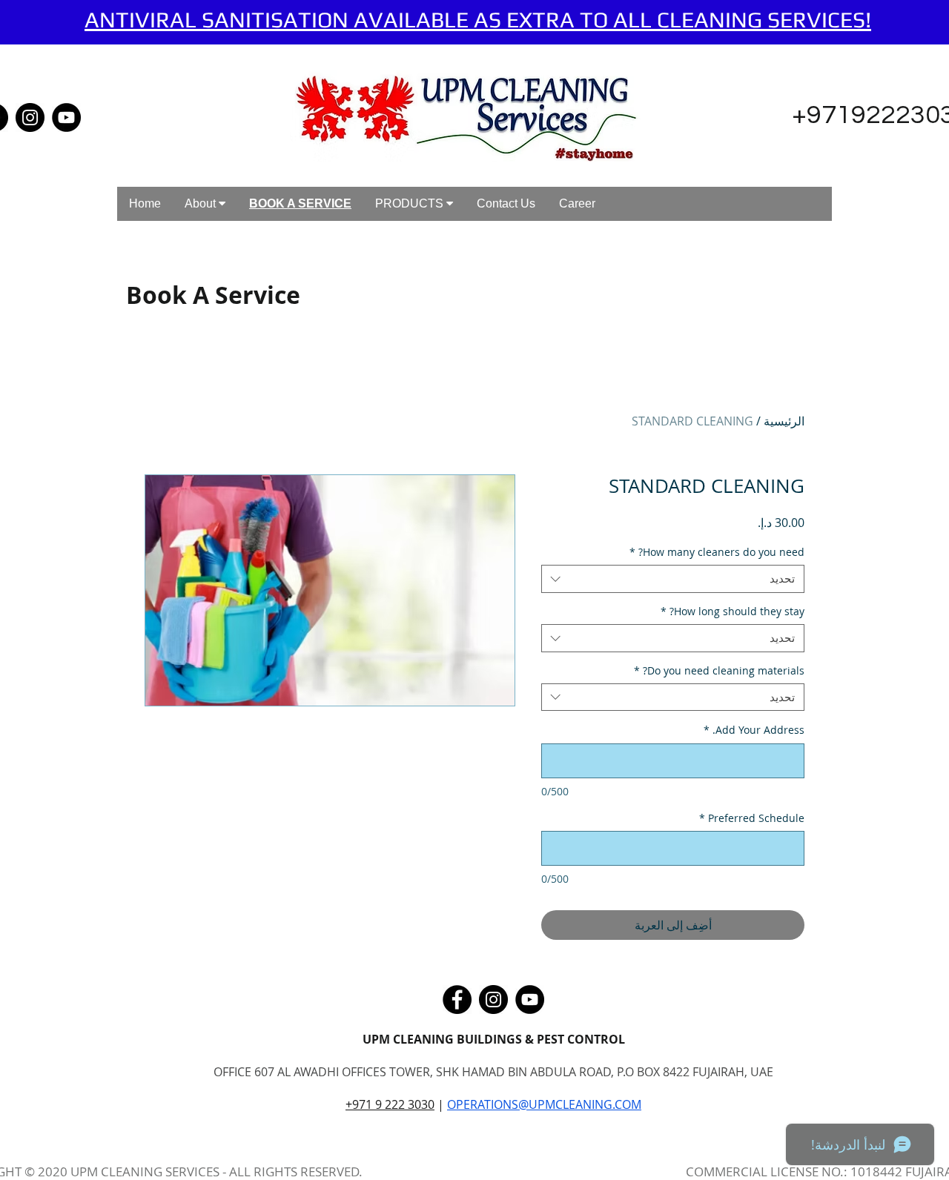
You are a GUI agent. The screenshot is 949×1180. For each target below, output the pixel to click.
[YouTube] (66, 117)
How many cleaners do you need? (716, 552)
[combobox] (672, 579)
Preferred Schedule (751, 818)
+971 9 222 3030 (389, 1104)
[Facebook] (457, 999)
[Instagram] (30, 117)
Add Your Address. (754, 730)
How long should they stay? (732, 611)
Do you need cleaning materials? (719, 670)
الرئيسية (784, 421)
